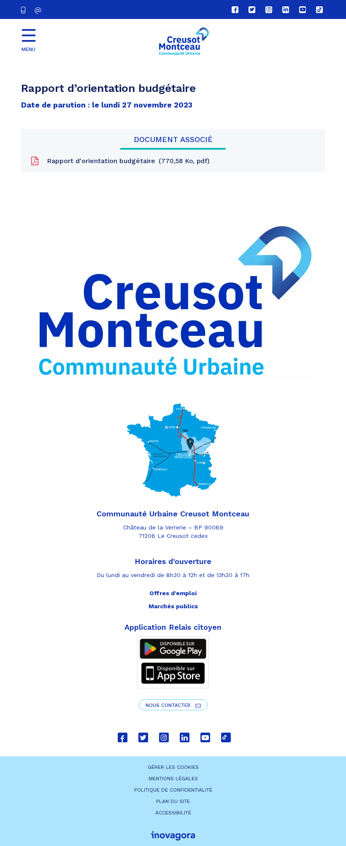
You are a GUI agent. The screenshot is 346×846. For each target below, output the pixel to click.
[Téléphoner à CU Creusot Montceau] (25, 9)
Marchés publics (173, 606)
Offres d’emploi (173, 593)
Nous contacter (169, 705)
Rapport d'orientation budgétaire (126, 161)
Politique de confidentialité (173, 790)
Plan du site (173, 801)
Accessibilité (173, 813)
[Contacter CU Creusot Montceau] (39, 10)
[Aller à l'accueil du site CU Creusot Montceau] (183, 41)
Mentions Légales (173, 779)
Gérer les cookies (173, 767)
